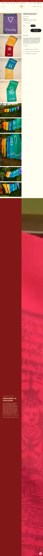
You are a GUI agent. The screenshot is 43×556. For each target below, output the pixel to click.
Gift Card (34, 3)
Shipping (25, 20)
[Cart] (40, 6)
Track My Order (22, 3)
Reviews (17, 3)
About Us (3, 3)
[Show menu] (2, 6)
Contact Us (8, 3)
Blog (14, 3)
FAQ (11, 3)
